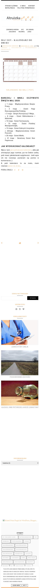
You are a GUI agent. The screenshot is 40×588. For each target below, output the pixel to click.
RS (12, 566)
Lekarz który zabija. (20, 347)
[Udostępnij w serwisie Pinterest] (22, 170)
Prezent (30, 561)
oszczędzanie (19, 561)
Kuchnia (6, 557)
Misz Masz (31, 557)
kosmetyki (19, 553)
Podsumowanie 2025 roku (20, 377)
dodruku (5, 47)
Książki (28, 553)
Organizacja (6, 49)
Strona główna (11, 5)
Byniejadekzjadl (26, 537)
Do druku (30, 29)
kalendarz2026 (21, 549)
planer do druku (14, 166)
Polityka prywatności (26, 8)
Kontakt (31, 5)
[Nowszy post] (1, 243)
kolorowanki (7, 553)
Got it (25, 585)
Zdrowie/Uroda (12, 29)
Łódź (29, 31)
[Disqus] (20, 204)
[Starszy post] (38, 243)
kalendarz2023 (8, 545)
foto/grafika (17, 47)
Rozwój (22, 31)
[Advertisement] (20, 268)
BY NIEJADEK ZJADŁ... (10, 537)
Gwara (27, 541)
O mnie (23, 5)
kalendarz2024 (21, 545)
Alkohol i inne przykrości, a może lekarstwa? (20, 407)
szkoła (28, 566)
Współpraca (10, 8)
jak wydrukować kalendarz (21, 150)
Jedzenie (12, 31)
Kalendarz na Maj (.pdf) (20, 90)
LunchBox (15, 557)
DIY (22, 29)
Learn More (16, 585)
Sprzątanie (19, 566)
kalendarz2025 (32, 47)
